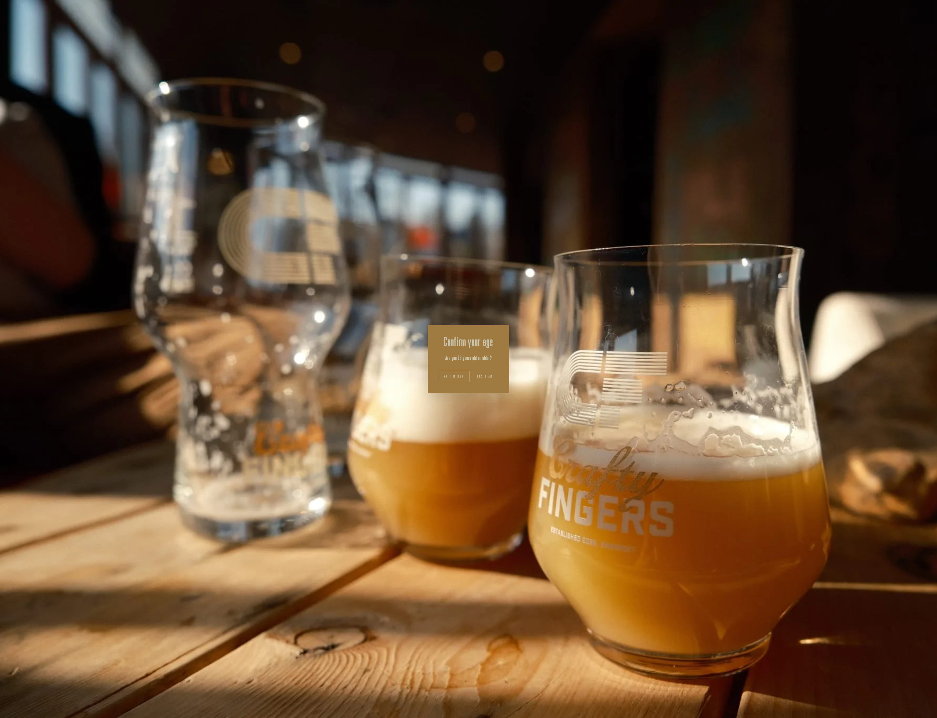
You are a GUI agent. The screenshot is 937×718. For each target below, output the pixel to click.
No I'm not (454, 376)
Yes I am (485, 376)
